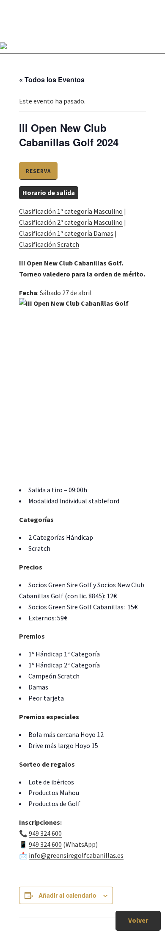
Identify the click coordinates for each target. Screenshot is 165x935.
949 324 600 (45, 833)
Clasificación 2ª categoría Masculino (71, 222)
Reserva (38, 171)
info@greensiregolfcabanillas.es (76, 855)
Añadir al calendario (67, 895)
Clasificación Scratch (49, 244)
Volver (138, 920)
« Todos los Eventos (52, 79)
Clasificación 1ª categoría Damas (66, 233)
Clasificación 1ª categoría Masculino (71, 211)
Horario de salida (48, 192)
